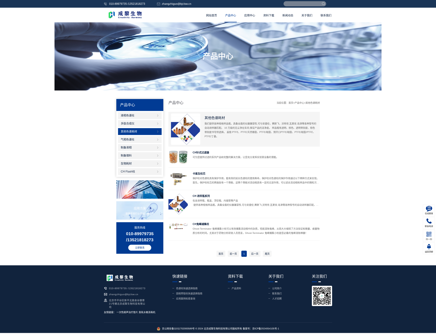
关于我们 (306, 15)
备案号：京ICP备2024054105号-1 (261, 328)
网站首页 (211, 15)
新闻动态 (287, 15)
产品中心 (230, 15)
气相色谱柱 (127, 139)
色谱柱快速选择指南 (187, 288)
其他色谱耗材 (129, 131)
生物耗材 (126, 163)
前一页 (233, 253)
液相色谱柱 (127, 115)
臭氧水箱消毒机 (147, 312)
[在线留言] (429, 210)
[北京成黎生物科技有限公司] (123, 14)
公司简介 (277, 288)
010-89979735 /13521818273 (127, 3)
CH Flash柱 (128, 171)
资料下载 (268, 15)
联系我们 (326, 15)
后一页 (254, 253)
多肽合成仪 (127, 123)
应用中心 (249, 15)
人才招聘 (277, 298)
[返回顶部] (429, 248)
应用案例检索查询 (185, 298)
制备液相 (126, 147)
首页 (291, 102)
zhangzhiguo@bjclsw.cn (176, 3)
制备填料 (126, 155)
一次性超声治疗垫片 (127, 312)
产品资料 (236, 288)
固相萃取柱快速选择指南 (189, 293)
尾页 (267, 253)
